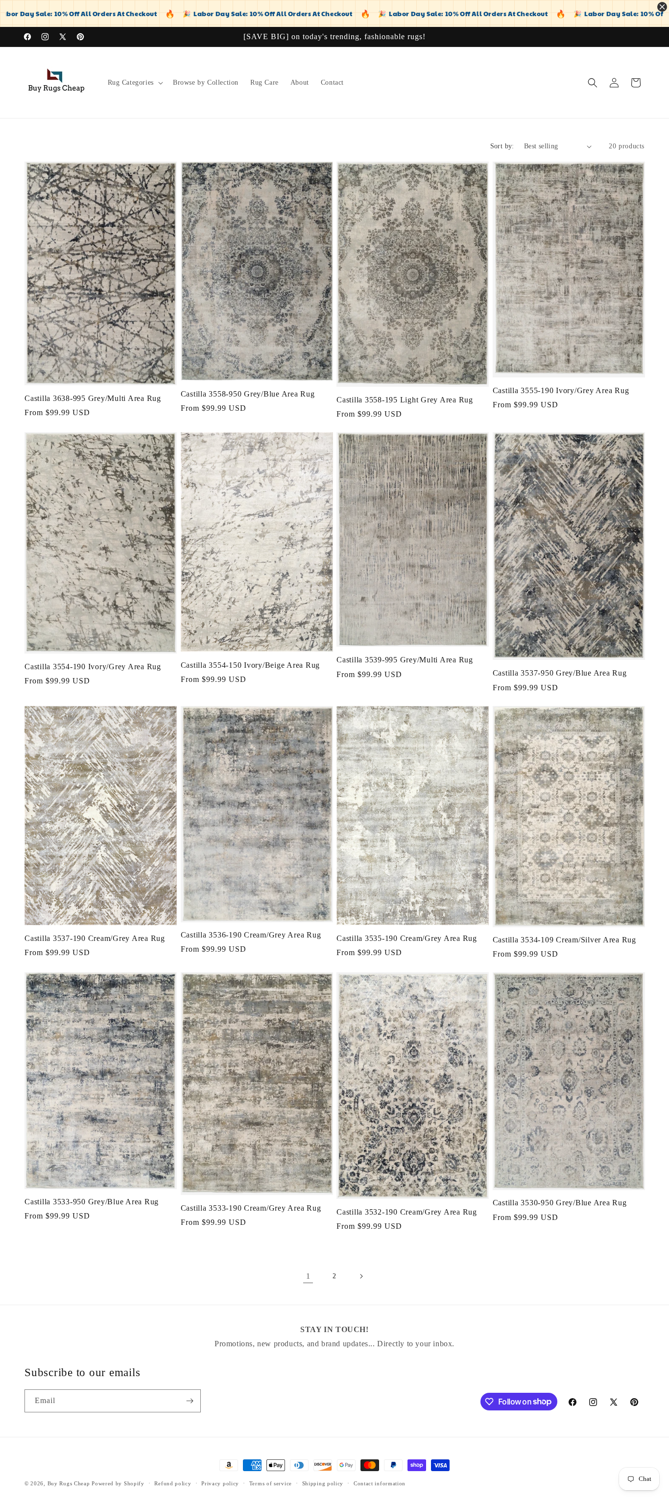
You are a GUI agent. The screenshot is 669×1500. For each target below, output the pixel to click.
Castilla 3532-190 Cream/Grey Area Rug (406, 1212)
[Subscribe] (189, 1400)
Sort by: (502, 146)
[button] (134, 82)
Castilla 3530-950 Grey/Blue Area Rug (560, 1203)
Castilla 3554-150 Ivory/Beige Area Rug (250, 665)
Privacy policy (220, 1483)
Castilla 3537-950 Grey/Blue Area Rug (560, 673)
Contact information (380, 1483)
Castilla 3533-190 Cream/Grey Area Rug (251, 1208)
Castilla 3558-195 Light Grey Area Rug (404, 400)
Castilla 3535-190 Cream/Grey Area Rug (406, 938)
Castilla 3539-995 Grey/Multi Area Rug (404, 660)
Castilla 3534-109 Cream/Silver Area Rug (564, 940)
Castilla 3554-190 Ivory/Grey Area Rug (92, 666)
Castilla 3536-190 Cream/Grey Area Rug (251, 935)
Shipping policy (323, 1483)
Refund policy (172, 1483)
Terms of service (270, 1483)
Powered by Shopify (118, 1483)
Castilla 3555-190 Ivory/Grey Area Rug (561, 390)
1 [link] (308, 1276)
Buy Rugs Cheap (69, 1483)
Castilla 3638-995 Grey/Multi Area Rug (92, 398)
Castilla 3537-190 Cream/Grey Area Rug (94, 938)
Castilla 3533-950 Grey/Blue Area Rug (91, 1202)
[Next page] (361, 1276)
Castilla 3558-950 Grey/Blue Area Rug (248, 394)
